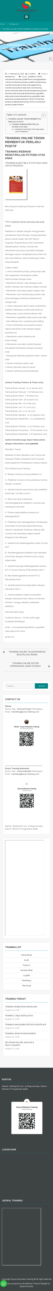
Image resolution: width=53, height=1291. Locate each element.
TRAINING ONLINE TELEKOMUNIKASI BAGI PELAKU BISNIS (27, 653)
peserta (34, 443)
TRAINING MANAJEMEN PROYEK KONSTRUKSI (25, 1024)
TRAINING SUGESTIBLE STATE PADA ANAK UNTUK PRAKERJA (29, 130)
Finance (26, 965)
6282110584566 (24, 771)
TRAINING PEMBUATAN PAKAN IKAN (21, 1007)
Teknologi (26, 985)
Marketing (26, 980)
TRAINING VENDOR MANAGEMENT (20, 1033)
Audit (26, 960)
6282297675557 (24, 709)
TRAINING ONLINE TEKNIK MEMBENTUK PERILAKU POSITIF (24, 120)
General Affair (26, 970)
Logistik (26, 975)
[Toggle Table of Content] (42, 115)
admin (33, 74)
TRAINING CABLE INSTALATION (19, 1016)
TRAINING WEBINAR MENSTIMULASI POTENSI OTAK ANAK (25, 125)
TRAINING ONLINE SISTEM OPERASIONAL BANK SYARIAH (25, 664)
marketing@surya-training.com (25, 712)
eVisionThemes (26, 1286)
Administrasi (26, 955)
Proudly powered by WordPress (17, 1283)
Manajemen (10, 77)
